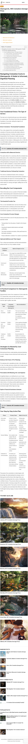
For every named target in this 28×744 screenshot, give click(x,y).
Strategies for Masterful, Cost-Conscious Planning (14, 64)
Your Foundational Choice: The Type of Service (13, 52)
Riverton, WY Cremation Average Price (10, 568)
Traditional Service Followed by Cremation (13, 56)
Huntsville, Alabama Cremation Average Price (17, 658)
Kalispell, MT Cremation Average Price (15, 682)
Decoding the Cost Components (10, 57)
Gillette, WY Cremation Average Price (10, 641)
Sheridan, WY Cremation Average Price (10, 593)
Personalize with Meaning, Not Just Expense (14, 67)
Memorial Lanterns (7, 40)
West (2, 6)
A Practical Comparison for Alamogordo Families (13, 63)
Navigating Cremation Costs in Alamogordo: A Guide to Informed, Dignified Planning (13, 49)
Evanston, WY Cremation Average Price (10, 544)
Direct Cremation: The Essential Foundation (14, 53)
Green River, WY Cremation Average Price (11, 617)
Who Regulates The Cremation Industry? (16, 688)
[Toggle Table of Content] (24, 47)
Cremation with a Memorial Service (12, 54)
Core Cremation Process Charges (12, 60)
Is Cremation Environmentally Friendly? (15, 702)
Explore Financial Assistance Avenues (13, 68)
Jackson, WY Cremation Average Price (10, 520)
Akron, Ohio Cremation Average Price (15, 665)
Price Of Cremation (8, 739)
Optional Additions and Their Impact (12, 61)
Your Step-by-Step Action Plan (10, 70)
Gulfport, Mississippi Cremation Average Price (17, 695)
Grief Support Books (8, 42)
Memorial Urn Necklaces (8, 37)
